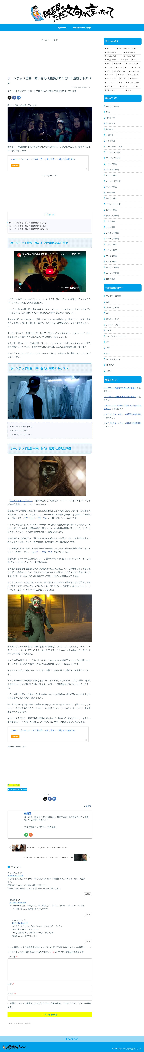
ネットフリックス (113, 359)
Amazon (15, 165)
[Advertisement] (50, 57)
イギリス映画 (111, 164)
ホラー (25, 789)
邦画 (108, 112)
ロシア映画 (110, 279)
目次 (46, 214)
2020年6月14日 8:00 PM (18, 903)
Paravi (108, 371)
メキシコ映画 (111, 244)
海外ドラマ (110, 118)
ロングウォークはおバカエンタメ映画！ (120, 388)
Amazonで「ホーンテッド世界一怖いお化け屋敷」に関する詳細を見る (43, 159)
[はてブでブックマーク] (19, 98)
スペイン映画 (111, 210)
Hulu (108, 353)
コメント (13, 957)
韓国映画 (109, 129)
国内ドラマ (110, 123)
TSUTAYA (110, 365)
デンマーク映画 (112, 216)
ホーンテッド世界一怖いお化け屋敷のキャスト (28, 226)
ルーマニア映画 (112, 273)
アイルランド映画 (113, 152)
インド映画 (110, 141)
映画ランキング (112, 319)
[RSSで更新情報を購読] (31, 835)
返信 (88, 894)
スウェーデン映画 (113, 204)
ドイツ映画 (110, 221)
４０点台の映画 (14, 789)
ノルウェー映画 (112, 233)
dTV (107, 342)
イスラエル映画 (112, 170)
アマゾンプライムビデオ (116, 336)
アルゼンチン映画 (113, 158)
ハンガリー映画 (112, 239)
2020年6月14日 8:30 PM (20, 923)
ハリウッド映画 (14, 785)
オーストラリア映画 (114, 147)
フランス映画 (111, 250)
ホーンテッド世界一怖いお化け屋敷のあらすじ (28, 223)
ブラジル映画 (111, 256)
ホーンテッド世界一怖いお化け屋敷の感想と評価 (28, 229)
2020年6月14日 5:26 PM (15, 876)
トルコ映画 (110, 227)
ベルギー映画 (111, 262)
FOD (108, 348)
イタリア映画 (111, 175)
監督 (108, 302)
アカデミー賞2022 (113, 296)
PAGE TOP (72, 1039)
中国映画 (109, 135)
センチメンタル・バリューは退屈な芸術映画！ (123, 414)
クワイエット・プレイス (21, 501)
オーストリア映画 (113, 181)
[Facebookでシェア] (14, 98)
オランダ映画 (111, 187)
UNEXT (109, 330)
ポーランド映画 (112, 267)
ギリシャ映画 (111, 198)
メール (12, 994)
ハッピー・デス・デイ (42, 552)
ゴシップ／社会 (112, 307)
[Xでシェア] (9, 98)
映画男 (27, 813)
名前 (11, 984)
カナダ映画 (110, 193)
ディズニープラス (113, 325)
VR (107, 313)
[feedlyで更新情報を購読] (26, 835)
